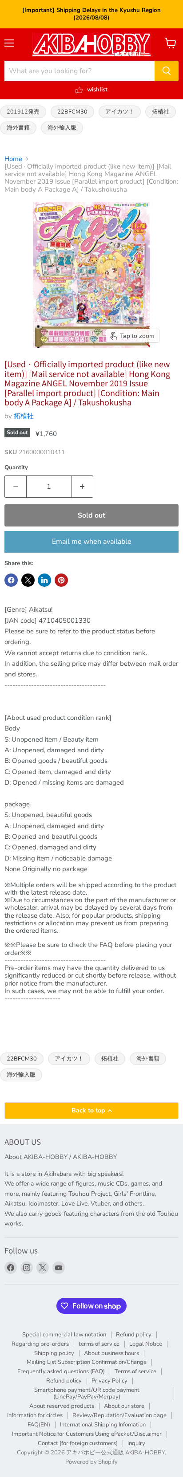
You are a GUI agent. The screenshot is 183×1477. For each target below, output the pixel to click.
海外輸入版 (62, 127)
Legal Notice (145, 1344)
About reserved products (61, 1406)
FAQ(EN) (39, 1425)
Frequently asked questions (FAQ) (61, 1371)
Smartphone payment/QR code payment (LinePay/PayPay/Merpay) (86, 1393)
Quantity (16, 467)
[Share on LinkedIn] (44, 580)
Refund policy (133, 1335)
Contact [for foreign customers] (78, 1443)
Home (13, 159)
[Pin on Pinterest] (61, 580)
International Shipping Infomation (103, 1425)
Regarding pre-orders (40, 1344)
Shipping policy (54, 1353)
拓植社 (160, 111)
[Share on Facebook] (11, 580)
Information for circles (35, 1415)
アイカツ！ (119, 111)
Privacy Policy (109, 1381)
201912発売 (23, 111)
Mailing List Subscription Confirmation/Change (87, 1362)
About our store (124, 1406)
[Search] (167, 71)
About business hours (111, 1353)
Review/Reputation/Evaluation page (119, 1415)
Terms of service (135, 1371)
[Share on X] (28, 580)
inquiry (136, 1443)
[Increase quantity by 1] (83, 486)
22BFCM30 (72, 111)
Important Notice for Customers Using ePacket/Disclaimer (87, 1434)
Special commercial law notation (64, 1335)
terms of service (99, 1344)
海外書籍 (18, 127)
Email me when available (91, 541)
